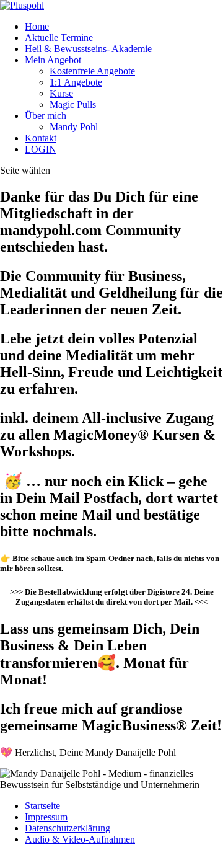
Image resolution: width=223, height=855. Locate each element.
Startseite (42, 805)
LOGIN (40, 149)
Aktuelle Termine (59, 37)
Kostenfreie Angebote (92, 71)
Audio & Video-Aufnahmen (80, 839)
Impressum (46, 817)
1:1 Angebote (76, 82)
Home (37, 26)
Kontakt (40, 138)
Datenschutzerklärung (67, 828)
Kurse (61, 93)
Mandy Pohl (74, 127)
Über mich (45, 115)
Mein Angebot (53, 60)
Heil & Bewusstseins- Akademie (88, 48)
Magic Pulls (73, 104)
